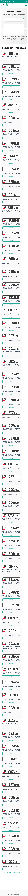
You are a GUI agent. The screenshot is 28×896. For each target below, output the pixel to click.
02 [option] (5, 28)
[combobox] (14, 19)
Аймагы (7, 20)
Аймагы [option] (7, 23)
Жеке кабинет (20, 4)
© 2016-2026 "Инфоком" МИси (14, 891)
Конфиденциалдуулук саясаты (14, 894)
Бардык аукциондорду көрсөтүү (14, 873)
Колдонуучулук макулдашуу (14, 893)
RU (26, 1)
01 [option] (5, 26)
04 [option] (5, 34)
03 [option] (5, 31)
